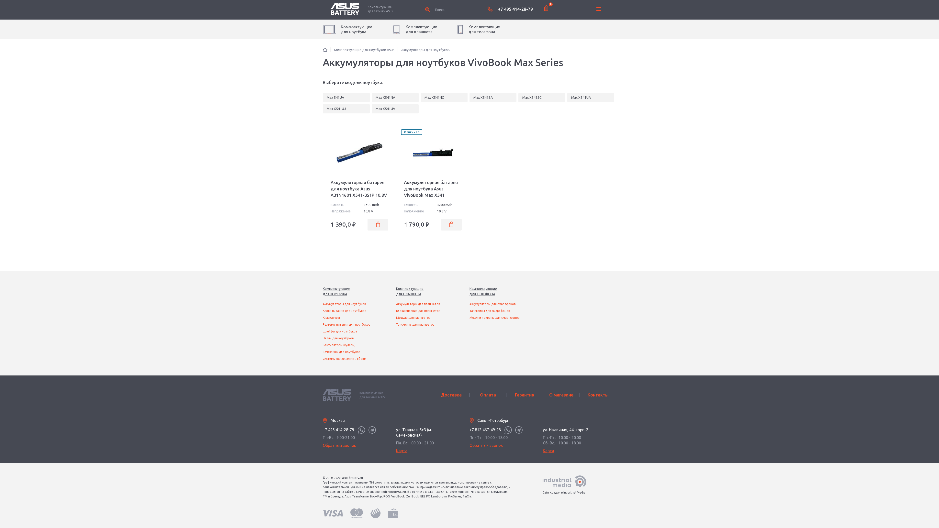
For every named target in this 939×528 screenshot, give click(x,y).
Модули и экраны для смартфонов (494, 317)
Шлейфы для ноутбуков (340, 331)
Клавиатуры (331, 317)
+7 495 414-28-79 (515, 9)
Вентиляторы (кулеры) (339, 345)
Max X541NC (434, 97)
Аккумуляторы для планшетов (418, 304)
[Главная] (325, 49)
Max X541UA (581, 97)
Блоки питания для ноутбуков (344, 310)
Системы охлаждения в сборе (344, 358)
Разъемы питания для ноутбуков (346, 324)
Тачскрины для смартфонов (490, 310)
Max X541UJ (336, 109)
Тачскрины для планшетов (415, 324)
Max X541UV (385, 109)
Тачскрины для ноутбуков (341, 351)
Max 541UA (335, 97)
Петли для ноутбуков (338, 338)
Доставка (451, 394)
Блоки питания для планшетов (418, 310)
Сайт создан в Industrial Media (564, 492)
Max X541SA (483, 97)
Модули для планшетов (413, 317)
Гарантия (524, 394)
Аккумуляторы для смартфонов (492, 304)
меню (598, 9)
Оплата (488, 394)
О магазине (561, 394)
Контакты (598, 394)
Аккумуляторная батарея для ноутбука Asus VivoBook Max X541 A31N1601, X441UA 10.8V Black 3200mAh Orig (431, 195)
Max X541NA (385, 97)
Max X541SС (532, 97)
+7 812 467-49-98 (485, 430)
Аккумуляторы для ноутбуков (344, 304)
